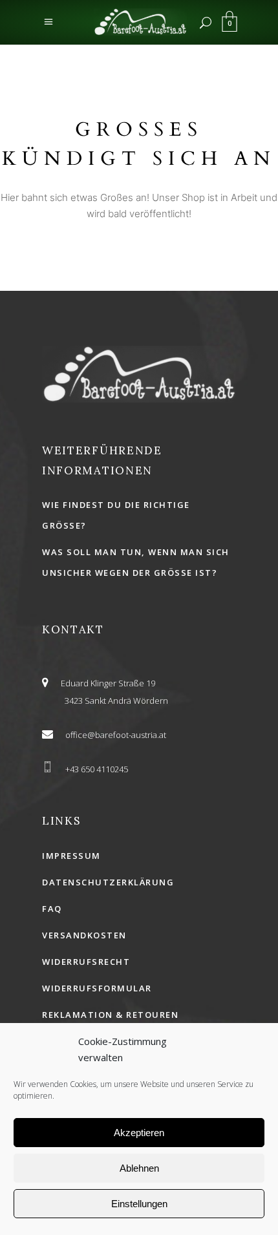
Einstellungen (139, 1203)
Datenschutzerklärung (108, 882)
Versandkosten (84, 935)
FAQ (52, 908)
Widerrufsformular (97, 988)
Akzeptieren (139, 1132)
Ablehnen (139, 1168)
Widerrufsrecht (86, 961)
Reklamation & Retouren (110, 1014)
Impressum (71, 855)
